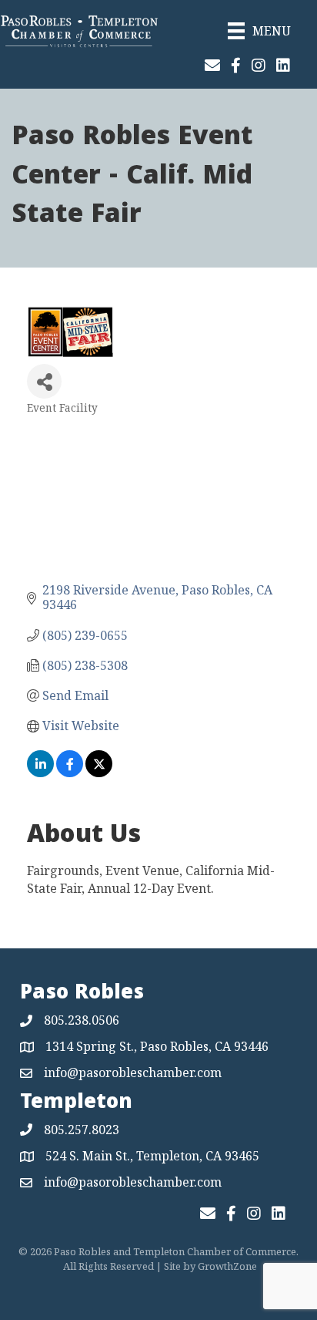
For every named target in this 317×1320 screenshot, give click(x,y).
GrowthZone (227, 1266)
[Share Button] (44, 381)
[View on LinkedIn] (40, 772)
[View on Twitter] (98, 772)
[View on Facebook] (69, 772)
